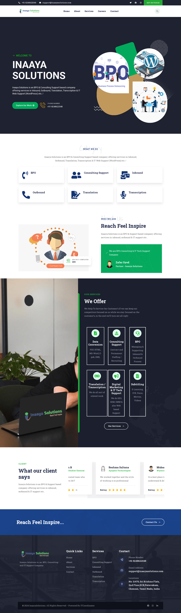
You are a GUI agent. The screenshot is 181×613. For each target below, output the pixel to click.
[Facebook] (136, 3)
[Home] (29, 11)
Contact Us (151, 522)
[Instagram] (153, 606)
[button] (161, 478)
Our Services (114, 426)
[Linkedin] (157, 606)
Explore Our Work (24, 105)
